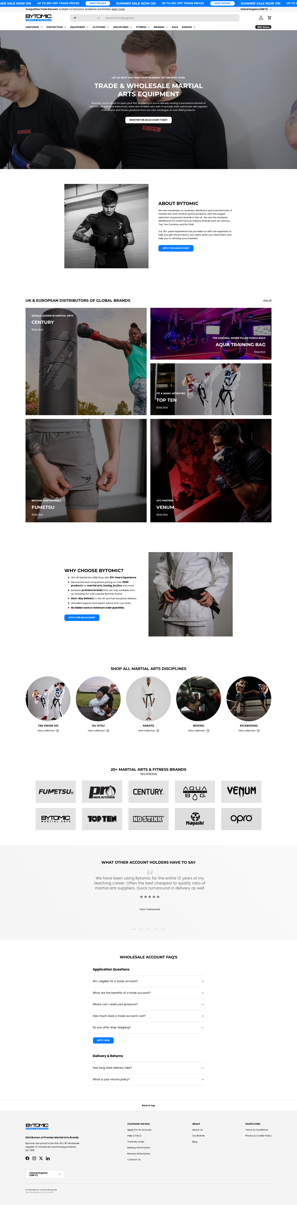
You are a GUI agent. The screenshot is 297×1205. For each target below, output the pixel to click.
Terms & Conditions (256, 1129)
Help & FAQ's (134, 1135)
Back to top (148, 1105)
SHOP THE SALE (98, 3)
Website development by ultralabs (40, 1192)
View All (267, 300)
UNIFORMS (32, 27)
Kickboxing (249, 725)
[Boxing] (198, 698)
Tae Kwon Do (48, 725)
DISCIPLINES (121, 27)
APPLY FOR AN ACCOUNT (176, 248)
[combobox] (154, 18)
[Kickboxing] (248, 698)
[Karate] (148, 698)
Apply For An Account (139, 1129)
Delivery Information (138, 1147)
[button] (269, 17)
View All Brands (148, 773)
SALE (175, 27)
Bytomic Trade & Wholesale (44, 1190)
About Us (197, 1129)
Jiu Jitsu (98, 725)
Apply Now (103, 1040)
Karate (148, 725)
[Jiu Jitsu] (98, 698)
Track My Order (135, 1141)
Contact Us (134, 1159)
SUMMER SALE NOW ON (136, 3)
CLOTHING (99, 27)
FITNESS (141, 27)
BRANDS (159, 27)
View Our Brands (98, 9)
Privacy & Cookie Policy (258, 1135)
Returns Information (138, 1153)
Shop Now (37, 329)
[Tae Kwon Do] (48, 698)
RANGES (187, 27)
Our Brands (198, 1135)
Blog (194, 1141)
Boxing (198, 725)
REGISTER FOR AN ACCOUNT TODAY (148, 119)
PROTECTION (55, 27)
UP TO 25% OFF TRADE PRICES (58, 3)
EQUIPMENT (77, 27)
